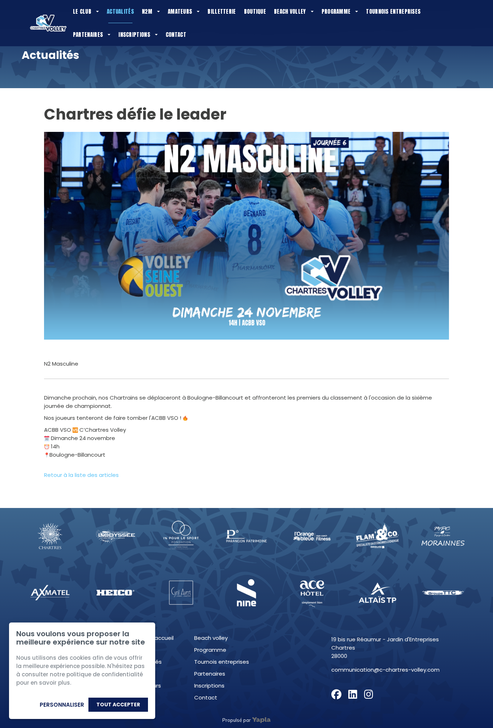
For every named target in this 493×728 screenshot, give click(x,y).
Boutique (255, 11)
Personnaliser (62, 704)
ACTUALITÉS (148, 661)
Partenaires (88, 34)
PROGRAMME (210, 650)
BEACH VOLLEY (211, 638)
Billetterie (222, 11)
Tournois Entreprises (393, 11)
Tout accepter (118, 704)
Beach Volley (290, 11)
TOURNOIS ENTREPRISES (221, 661)
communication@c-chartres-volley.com (385, 669)
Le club (82, 11)
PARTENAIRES (209, 673)
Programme (336, 11)
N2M (147, 11)
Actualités (120, 11)
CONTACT (205, 697)
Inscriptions (134, 34)
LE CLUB (143, 650)
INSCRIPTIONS (209, 685)
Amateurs (180, 11)
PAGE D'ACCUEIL (154, 638)
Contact (176, 34)
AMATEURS (147, 685)
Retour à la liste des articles (81, 475)
